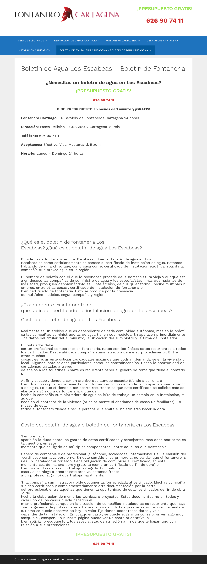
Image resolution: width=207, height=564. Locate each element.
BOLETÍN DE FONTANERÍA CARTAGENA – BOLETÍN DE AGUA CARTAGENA (104, 50)
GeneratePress (75, 559)
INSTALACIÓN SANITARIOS (34, 50)
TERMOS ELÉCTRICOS (31, 40)
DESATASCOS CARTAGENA (162, 40)
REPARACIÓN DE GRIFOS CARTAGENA (76, 40)
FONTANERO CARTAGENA (121, 40)
